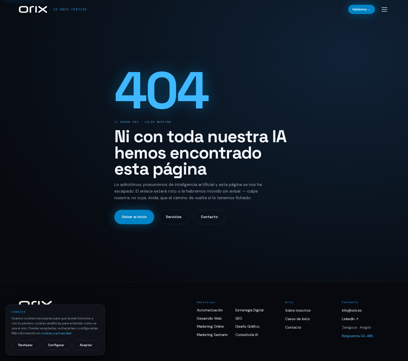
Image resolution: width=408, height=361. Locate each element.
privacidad (63, 333)
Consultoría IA (246, 334)
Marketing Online (210, 326)
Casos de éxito (297, 319)
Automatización (210, 310)
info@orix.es (352, 310)
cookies (47, 333)
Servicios (174, 217)
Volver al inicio (134, 217)
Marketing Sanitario (212, 334)
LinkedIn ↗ (350, 319)
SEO (238, 318)
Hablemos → (362, 9)
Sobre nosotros (298, 310)
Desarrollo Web (209, 318)
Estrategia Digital (249, 310)
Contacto (209, 217)
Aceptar (86, 345)
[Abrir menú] (384, 9)
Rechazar (25, 345)
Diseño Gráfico (247, 326)
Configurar (56, 345)
